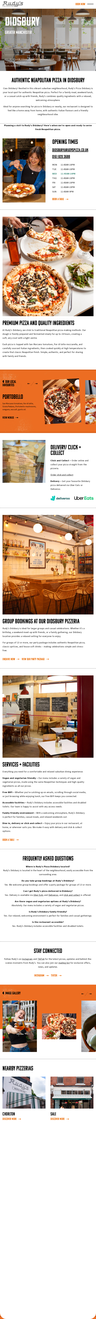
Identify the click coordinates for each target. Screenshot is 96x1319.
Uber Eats (38, 895)
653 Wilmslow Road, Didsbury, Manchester (29, 59)
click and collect (72, 895)
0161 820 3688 (12, 65)
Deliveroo (53, 895)
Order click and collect (61, 474)
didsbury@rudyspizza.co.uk (21, 62)
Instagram (27, 959)
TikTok (41, 959)
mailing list (64, 962)
